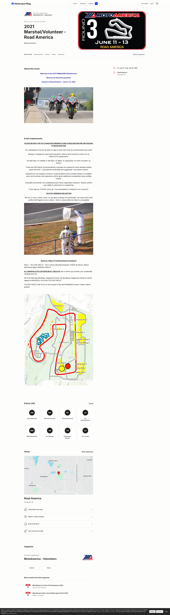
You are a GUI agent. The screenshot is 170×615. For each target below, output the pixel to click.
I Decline (159, 611)
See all (91, 403)
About (49, 568)
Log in (151, 3)
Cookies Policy (101, 611)
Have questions (139, 54)
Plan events (144, 3)
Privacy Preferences (10, 613)
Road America (30, 43)
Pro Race (36, 13)
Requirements (38, 54)
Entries (47, 54)
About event (28, 54)
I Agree (152, 611)
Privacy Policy (112, 611)
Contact (31, 568)
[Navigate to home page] (21, 3)
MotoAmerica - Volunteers (42, 15)
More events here (87, 451)
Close (166, 611)
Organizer (61, 54)
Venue (54, 54)
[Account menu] (157, 3)
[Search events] (96, 3)
